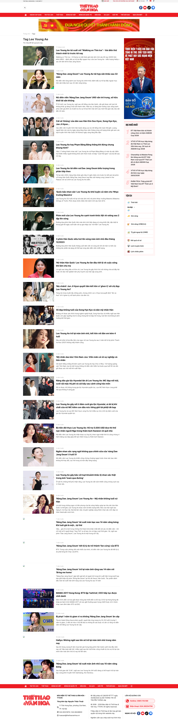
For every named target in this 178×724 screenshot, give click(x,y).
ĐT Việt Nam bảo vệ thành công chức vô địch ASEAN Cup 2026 (141, 132)
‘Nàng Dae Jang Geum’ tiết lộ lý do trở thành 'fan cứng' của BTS (87, 546)
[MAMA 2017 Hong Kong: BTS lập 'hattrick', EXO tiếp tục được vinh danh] (38, 598)
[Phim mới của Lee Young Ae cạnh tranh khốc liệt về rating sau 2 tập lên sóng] (38, 221)
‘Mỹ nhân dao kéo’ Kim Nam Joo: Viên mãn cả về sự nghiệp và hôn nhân (86, 358)
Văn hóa (98, 15)
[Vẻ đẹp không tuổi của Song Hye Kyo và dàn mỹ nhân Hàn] (38, 315)
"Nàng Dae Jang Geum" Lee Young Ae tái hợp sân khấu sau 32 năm (87, 75)
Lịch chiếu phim (137, 251)
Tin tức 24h (48, 15)
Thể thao (59, 15)
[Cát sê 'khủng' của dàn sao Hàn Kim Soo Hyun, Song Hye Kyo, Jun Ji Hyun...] (38, 126)
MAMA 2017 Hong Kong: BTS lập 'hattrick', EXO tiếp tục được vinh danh (86, 594)
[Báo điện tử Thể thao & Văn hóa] (89, 7)
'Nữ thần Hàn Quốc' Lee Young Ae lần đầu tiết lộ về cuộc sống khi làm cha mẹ (86, 264)
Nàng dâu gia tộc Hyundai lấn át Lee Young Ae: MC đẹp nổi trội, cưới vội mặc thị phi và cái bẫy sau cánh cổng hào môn (87, 382)
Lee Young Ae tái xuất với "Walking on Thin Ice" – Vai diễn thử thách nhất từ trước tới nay (86, 52)
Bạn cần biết (137, 15)
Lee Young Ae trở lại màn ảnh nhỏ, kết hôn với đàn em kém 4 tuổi (86, 335)
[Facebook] (147, 1)
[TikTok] (154, 1)
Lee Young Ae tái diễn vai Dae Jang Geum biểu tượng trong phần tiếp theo (85, 170)
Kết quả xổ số (136, 240)
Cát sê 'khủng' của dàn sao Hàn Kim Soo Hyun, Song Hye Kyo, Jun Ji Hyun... (86, 122)
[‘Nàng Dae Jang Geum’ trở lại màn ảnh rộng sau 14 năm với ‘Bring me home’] (38, 575)
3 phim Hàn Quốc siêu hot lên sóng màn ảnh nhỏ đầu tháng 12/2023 (85, 240)
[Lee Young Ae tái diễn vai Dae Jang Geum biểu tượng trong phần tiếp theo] (38, 173)
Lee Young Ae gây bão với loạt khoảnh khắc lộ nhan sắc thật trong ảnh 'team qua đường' (86, 476)
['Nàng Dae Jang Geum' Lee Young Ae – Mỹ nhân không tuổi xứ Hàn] (38, 504)
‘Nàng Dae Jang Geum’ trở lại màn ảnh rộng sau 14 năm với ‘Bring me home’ (85, 571)
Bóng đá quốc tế (85, 15)
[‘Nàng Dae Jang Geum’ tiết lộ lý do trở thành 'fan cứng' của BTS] (38, 551)
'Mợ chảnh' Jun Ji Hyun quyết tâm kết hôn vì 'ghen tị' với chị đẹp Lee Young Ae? (87, 288)
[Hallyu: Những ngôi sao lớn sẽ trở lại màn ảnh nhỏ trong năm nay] (38, 645)
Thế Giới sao (125, 15)
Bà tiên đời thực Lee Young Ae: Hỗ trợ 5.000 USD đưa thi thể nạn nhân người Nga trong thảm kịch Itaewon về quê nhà (86, 429)
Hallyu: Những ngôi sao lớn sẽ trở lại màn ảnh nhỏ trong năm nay (86, 641)
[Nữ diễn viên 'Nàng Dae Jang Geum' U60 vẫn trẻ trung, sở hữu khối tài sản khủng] (38, 103)
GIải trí (115, 15)
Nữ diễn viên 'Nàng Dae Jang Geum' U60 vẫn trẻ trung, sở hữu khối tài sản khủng (87, 99)
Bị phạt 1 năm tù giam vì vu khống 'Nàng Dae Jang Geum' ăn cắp (87, 616)
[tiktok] (149, 7)
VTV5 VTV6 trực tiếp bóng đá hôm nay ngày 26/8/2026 (141, 172)
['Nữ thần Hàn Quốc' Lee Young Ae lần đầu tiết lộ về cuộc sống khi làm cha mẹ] (38, 268)
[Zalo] (153, 7)
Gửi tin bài (141, 1)
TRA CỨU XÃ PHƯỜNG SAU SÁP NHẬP (123, 1)
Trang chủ (26, 34)
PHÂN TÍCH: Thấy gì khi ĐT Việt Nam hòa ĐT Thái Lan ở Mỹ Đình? (142, 183)
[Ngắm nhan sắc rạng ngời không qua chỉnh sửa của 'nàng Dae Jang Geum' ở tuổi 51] (38, 457)
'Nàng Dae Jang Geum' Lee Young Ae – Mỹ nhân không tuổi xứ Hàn (87, 500)
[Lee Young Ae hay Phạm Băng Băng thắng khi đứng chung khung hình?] (38, 150)
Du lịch (106, 15)
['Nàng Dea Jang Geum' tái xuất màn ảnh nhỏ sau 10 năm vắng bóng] (38, 669)
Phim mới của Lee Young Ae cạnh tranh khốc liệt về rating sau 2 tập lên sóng (87, 217)
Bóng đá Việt (71, 15)
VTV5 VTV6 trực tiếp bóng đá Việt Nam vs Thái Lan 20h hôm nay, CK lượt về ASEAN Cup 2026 (141, 145)
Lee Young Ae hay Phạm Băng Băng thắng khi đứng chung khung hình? (85, 146)
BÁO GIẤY (106, 1)
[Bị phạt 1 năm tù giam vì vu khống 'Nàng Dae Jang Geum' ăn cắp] (38, 622)
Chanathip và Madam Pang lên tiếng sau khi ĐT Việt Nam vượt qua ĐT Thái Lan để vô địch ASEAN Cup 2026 (141, 160)
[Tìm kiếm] (25, 7)
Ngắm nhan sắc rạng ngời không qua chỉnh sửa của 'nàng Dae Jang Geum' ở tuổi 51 (87, 453)
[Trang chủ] (25, 15)
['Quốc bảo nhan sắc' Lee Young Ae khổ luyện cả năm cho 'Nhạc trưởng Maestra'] (38, 197)
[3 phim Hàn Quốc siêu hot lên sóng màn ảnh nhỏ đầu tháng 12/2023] (38, 244)
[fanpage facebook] (141, 7)
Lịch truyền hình (137, 246)
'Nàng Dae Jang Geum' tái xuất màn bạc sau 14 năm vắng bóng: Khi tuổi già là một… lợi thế (87, 523)
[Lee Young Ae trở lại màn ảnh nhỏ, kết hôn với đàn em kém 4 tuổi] (38, 339)
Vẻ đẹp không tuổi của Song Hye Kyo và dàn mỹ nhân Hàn (84, 310)
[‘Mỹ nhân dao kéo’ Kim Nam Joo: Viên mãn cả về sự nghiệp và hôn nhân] (38, 362)
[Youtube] (150, 1)
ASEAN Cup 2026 (35, 15)
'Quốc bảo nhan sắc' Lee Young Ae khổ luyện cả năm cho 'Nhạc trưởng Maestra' (87, 193)
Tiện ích (129, 195)
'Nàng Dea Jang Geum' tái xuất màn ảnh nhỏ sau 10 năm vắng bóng (86, 665)
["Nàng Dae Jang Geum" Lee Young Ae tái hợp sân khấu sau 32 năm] (38, 79)
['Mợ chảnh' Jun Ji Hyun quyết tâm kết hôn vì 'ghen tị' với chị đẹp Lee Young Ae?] (38, 291)
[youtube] (145, 7)
